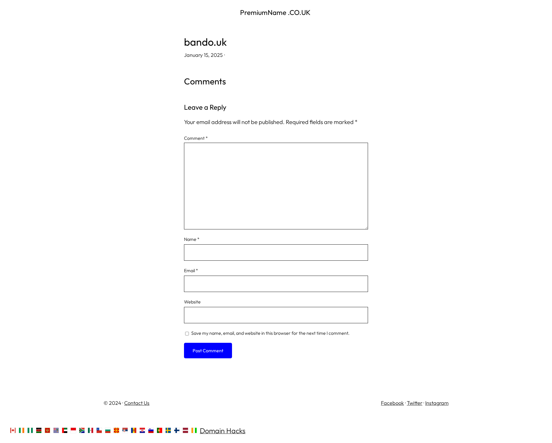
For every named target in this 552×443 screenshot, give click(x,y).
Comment (196, 138)
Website (192, 302)
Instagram (436, 403)
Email (191, 270)
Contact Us (137, 403)
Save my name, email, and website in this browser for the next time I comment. (270, 333)
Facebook (392, 403)
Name (192, 239)
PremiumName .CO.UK (276, 12)
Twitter (414, 403)
